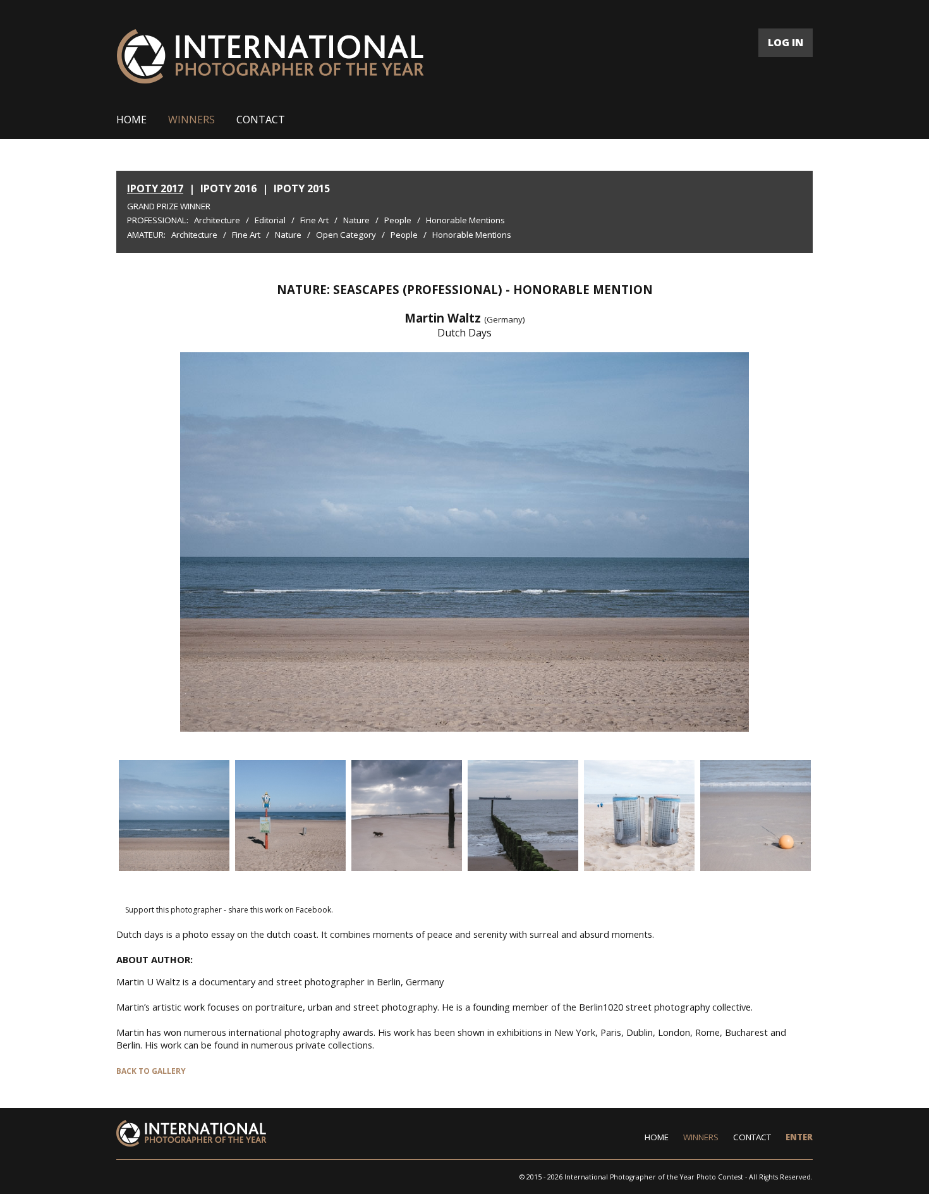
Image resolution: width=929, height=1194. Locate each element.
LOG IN (785, 42)
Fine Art (314, 220)
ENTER (799, 1137)
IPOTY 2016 (228, 188)
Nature (356, 220)
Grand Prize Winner (168, 206)
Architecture (217, 220)
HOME (131, 119)
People (397, 220)
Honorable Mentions (465, 220)
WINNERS (191, 119)
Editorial (270, 220)
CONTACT (260, 119)
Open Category (346, 234)
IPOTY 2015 (302, 188)
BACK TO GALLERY (151, 1071)
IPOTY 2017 (155, 188)
